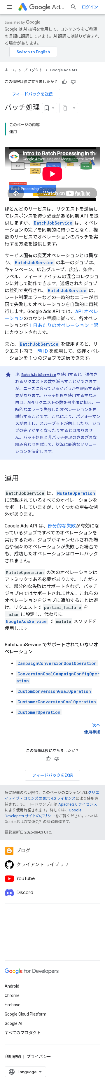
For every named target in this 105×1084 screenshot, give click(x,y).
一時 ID (40, 351)
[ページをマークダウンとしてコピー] (65, 108)
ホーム (10, 70)
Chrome (12, 995)
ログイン (90, 7)
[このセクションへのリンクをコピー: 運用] (24, 478)
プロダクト (33, 70)
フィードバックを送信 (32, 94)
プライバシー (39, 1056)
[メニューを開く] (9, 7)
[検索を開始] (73, 6)
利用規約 (13, 1056)
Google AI (13, 1023)
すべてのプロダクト (23, 1032)
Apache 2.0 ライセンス (77, 804)
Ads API (58, 7)
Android (12, 986)
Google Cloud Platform (25, 1014)
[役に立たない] (73, 81)
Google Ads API (63, 70)
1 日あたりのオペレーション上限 (63, 325)
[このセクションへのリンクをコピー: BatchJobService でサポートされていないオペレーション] (38, 651)
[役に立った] (64, 81)
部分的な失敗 (62, 526)
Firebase (12, 1004)
